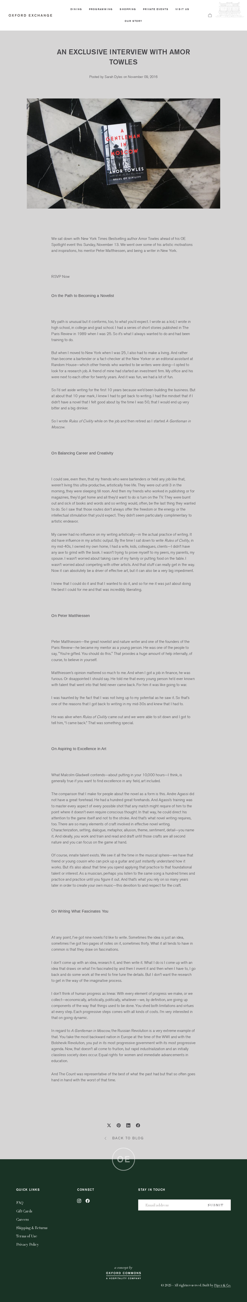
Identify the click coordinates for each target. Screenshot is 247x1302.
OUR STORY (133, 21)
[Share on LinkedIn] (128, 1125)
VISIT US (182, 9)
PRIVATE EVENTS (155, 9)
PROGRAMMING (101, 9)
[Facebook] (87, 1201)
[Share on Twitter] (109, 1125)
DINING (76, 9)
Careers (22, 1219)
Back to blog (128, 1138)
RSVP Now (60, 276)
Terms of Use (26, 1236)
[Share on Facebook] (138, 1125)
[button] (210, 15)
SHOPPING (128, 9)
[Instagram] (79, 1201)
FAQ (20, 1202)
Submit (216, 1205)
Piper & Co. (222, 1285)
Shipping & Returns (32, 1227)
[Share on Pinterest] (118, 1125)
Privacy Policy (27, 1244)
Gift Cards (24, 1211)
